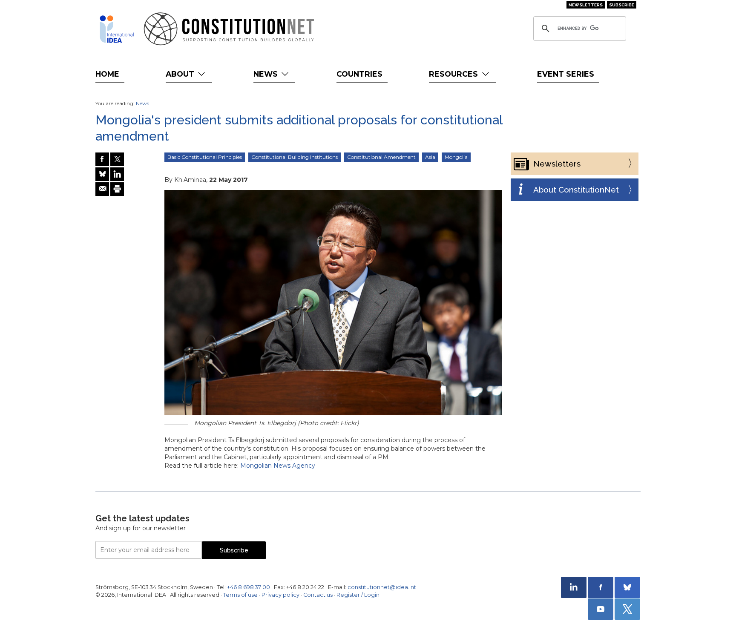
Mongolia (456, 157)
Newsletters (586, 5)
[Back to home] (117, 29)
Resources (454, 73)
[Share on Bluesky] (102, 174)
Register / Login (358, 595)
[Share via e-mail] (102, 189)
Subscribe (621, 5)
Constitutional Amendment (381, 157)
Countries (359, 73)
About (181, 73)
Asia (430, 157)
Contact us (318, 595)
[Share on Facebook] (102, 159)
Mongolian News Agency (277, 465)
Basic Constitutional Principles (204, 157)
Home (107, 73)
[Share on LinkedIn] (117, 174)
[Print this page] (117, 189)
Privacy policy (280, 595)
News (266, 73)
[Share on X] (117, 159)
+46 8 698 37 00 (248, 587)
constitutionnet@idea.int (382, 587)
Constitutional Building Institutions (294, 157)
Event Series (565, 73)
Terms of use (240, 595)
